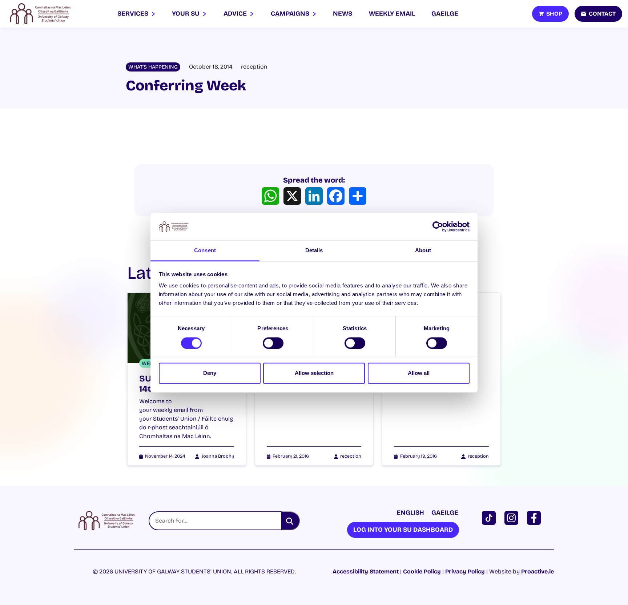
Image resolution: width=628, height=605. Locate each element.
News (342, 13)
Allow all (419, 373)
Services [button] (133, 13)
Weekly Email (392, 13)
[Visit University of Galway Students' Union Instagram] (512, 517)
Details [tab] (314, 251)
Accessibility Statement (366, 571)
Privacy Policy (465, 571)
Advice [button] (236, 13)
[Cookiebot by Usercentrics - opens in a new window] (438, 226)
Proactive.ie (537, 571)
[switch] (273, 343)
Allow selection (314, 373)
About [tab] (423, 251)
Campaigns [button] (291, 13)
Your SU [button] (186, 13)
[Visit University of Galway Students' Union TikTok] (490, 517)
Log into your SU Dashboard (403, 530)
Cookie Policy (422, 571)
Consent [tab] (205, 251)
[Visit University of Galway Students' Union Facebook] (535, 517)
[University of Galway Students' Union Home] (40, 13)
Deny (209, 373)
